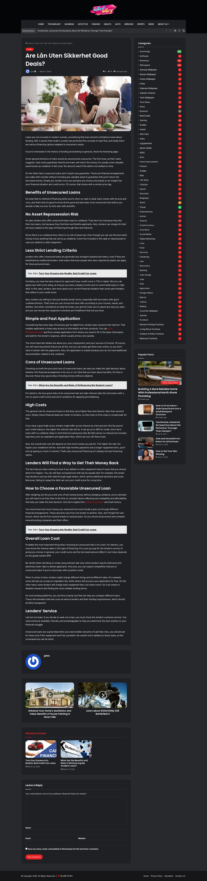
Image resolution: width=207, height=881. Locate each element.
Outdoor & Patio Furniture (152, 334)
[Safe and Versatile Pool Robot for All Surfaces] (146, 442)
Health (107, 24)
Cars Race (144, 230)
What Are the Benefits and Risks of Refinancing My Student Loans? (74, 763)
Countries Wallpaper (149, 311)
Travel (142, 207)
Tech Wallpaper (147, 97)
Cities (142, 83)
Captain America (147, 93)
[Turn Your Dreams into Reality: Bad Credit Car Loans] (40, 749)
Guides (143, 125)
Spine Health (146, 148)
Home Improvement (149, 162)
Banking (143, 270)
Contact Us (180, 876)
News (151, 24)
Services (128, 24)
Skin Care (144, 134)
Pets (142, 284)
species (143, 315)
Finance (143, 221)
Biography (144, 198)
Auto (118, 24)
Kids (142, 175)
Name (28, 828)
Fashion (96, 24)
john (47, 655)
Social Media (145, 234)
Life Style (83, 24)
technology (54, 24)
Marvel (143, 297)
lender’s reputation (94, 502)
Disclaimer (168, 876)
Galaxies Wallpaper (149, 88)
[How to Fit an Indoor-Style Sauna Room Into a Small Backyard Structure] (146, 409)
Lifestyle (144, 184)
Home (41, 24)
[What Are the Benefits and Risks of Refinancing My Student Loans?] (76, 749)
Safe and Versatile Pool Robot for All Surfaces (168, 440)
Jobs (142, 279)
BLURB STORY (66, 876)
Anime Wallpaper (147, 79)
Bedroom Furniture (148, 338)
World (142, 202)
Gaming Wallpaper (148, 69)
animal (143, 216)
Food (142, 248)
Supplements (146, 143)
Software (144, 56)
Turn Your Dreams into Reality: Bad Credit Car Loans (40, 762)
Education (144, 193)
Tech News (145, 102)
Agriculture (145, 288)
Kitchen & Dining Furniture (152, 324)
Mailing (143, 306)
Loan (36, 43)
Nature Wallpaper (148, 74)
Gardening (144, 257)
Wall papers (145, 65)
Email (28, 838)
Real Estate (145, 116)
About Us (162, 24)
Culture (143, 302)
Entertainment (146, 212)
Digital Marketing (147, 239)
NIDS (142, 152)
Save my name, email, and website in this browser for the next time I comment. (63, 849)
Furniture (144, 320)
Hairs (142, 138)
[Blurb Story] (103, 9)
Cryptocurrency (147, 225)
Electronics (145, 266)
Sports (140, 24)
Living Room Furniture (150, 329)
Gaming (143, 120)
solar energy (145, 275)
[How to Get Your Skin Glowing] (146, 455)
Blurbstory (144, 60)
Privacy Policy (157, 876)
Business (69, 24)
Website (81, 838)
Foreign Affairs (146, 293)
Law (142, 261)
